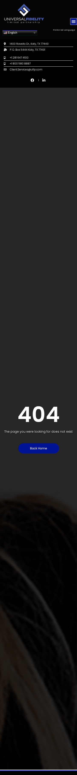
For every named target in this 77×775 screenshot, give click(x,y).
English (12, 32)
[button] (73, 21)
